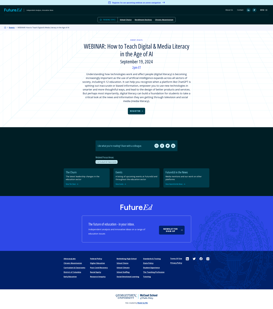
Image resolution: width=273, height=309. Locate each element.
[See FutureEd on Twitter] (194, 258)
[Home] (5, 27)
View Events (119, 184)
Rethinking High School (127, 259)
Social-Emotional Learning (128, 276)
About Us (229, 10)
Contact (240, 10)
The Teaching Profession (153, 272)
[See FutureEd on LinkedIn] (187, 258)
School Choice (126, 20)
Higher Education (97, 263)
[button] (264, 10)
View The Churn (71, 184)
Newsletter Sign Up (170, 230)
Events (12, 27)
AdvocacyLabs (70, 259)
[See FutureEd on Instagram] (207, 258)
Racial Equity (95, 272)
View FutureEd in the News (174, 184)
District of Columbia (72, 272)
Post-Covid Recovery (99, 267)
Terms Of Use (176, 258)
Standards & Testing (152, 259)
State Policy (148, 263)
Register (135, 111)
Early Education (70, 276)
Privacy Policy (176, 263)
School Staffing (123, 272)
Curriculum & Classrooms (106, 162)
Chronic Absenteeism (164, 20)
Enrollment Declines (143, 20)
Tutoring (147, 276)
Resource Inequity (97, 276)
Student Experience (151, 267)
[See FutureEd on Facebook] (201, 258)
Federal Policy (96, 259)
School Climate (123, 267)
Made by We (142, 303)
